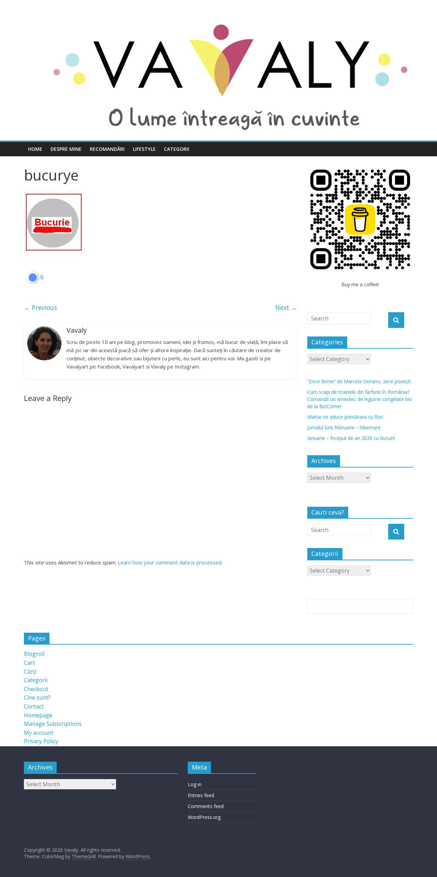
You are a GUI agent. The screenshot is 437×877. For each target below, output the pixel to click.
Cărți (30, 671)
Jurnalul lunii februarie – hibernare (344, 427)
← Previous (40, 307)
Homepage (38, 715)
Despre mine (66, 149)
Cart (29, 662)
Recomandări (107, 149)
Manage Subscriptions (53, 724)
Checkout (36, 689)
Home (35, 149)
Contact (34, 706)
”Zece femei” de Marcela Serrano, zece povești (359, 381)
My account (38, 732)
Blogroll (34, 654)
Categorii (176, 149)
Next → (286, 307)
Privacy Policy (41, 741)
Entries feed (201, 795)
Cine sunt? (37, 697)
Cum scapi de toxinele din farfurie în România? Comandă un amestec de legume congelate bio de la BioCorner (359, 399)
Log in (194, 784)
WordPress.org (204, 817)
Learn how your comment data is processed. (170, 562)
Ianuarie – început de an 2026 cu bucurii (351, 438)
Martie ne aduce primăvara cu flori (345, 417)
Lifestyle (144, 149)
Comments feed (206, 806)
